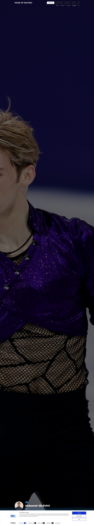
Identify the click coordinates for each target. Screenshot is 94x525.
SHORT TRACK (74, 2)
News (57, 5)
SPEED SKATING (67, 2)
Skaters (74, 5)
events (68, 5)
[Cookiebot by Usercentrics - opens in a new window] (13, 523)
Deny (79, 519)
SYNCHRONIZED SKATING (59, 2)
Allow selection (79, 516)
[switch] (34, 523)
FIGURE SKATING (50, 2)
